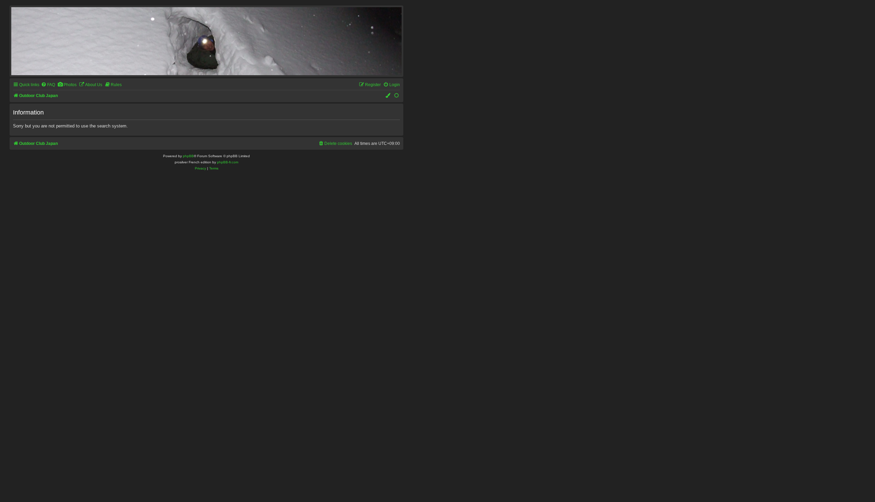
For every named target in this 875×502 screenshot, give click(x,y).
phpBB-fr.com (227, 162)
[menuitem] (48, 85)
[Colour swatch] (388, 95)
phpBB (188, 156)
